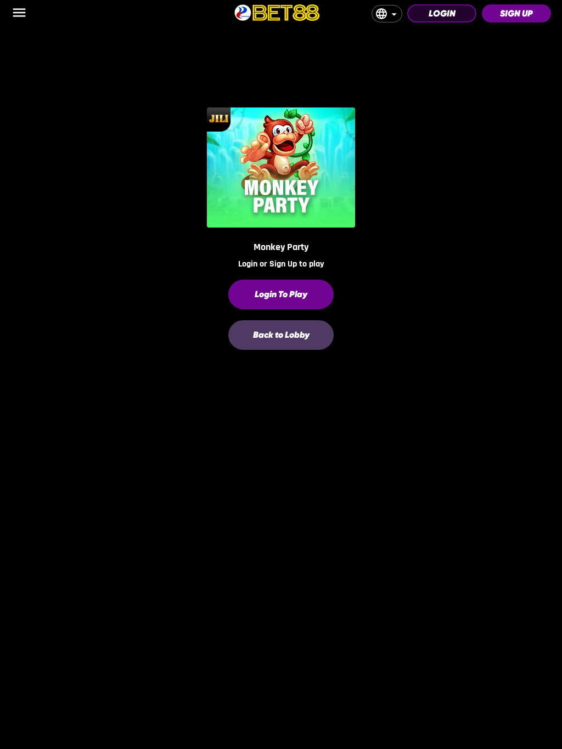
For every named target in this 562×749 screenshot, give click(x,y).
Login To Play (281, 294)
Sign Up (516, 13)
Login (442, 13)
